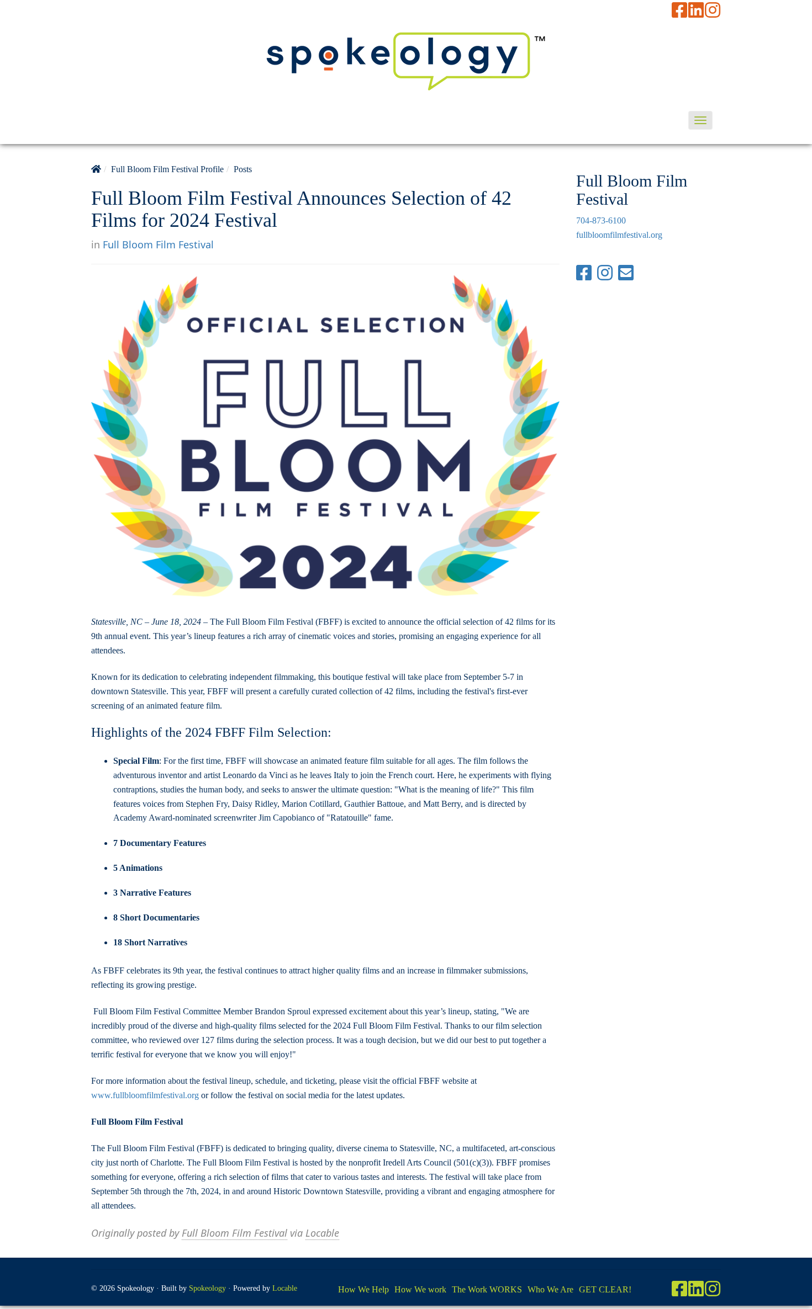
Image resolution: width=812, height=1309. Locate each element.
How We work (420, 1289)
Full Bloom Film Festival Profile (167, 169)
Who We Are (550, 1289)
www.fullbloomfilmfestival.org (145, 1095)
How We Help (363, 1289)
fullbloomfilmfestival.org (619, 235)
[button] (700, 120)
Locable (322, 1232)
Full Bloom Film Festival (158, 244)
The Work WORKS (487, 1289)
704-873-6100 (601, 220)
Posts (243, 169)
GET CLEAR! (605, 1289)
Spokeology (207, 1288)
